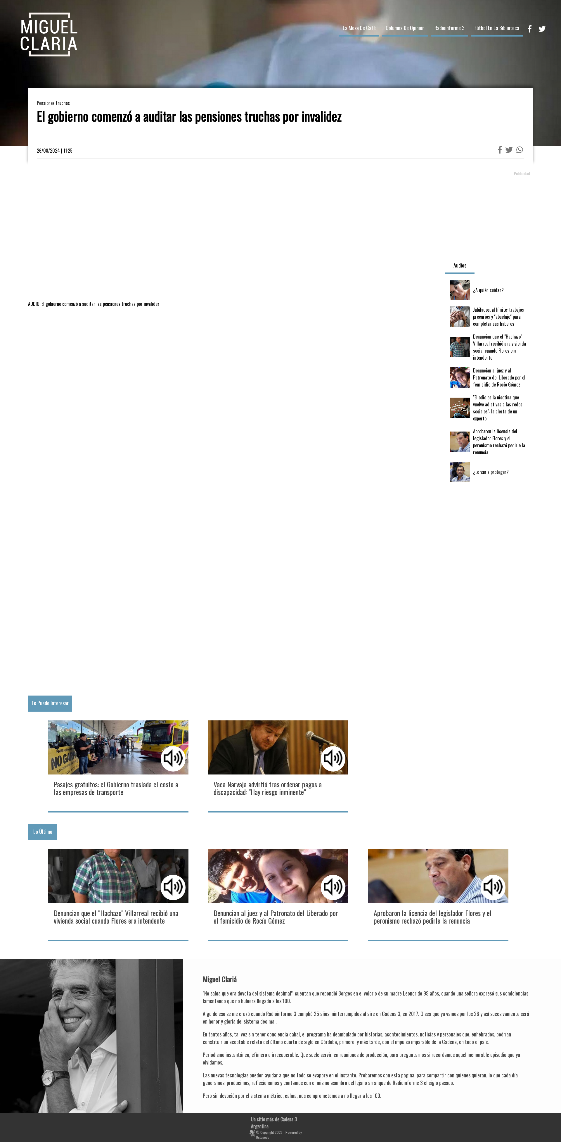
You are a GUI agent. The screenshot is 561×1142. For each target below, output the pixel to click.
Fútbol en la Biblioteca (497, 28)
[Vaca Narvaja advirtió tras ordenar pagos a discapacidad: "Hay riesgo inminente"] (278, 765)
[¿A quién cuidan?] (489, 290)
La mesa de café (359, 28)
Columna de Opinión (405, 28)
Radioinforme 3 (449, 28)
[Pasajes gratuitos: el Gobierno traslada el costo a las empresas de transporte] (118, 765)
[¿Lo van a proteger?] (489, 472)
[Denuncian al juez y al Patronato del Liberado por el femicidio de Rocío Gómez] (489, 377)
